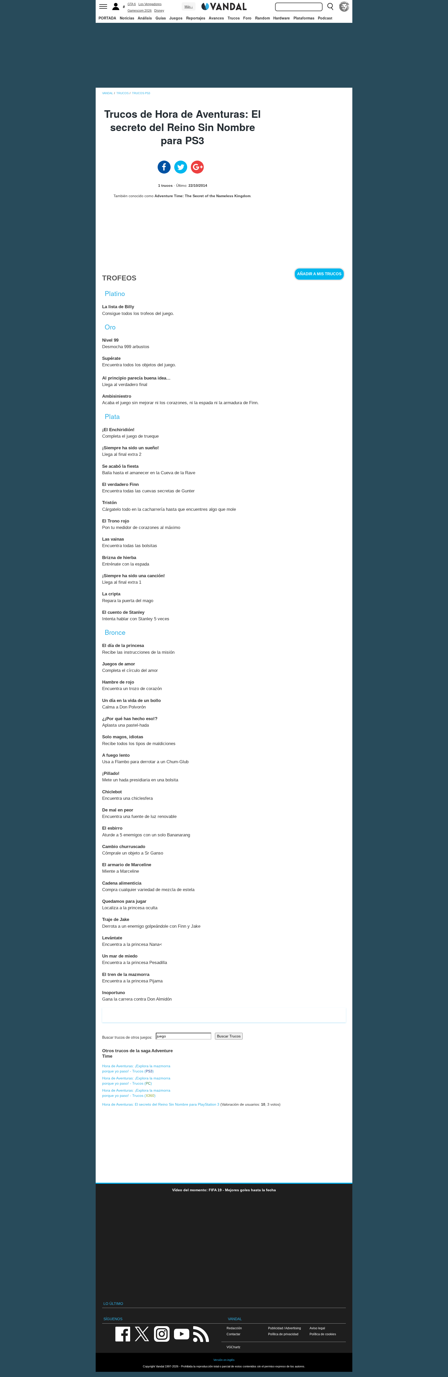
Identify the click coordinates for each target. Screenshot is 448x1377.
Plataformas (303, 17)
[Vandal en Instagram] (161, 1333)
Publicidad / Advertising (284, 1328)
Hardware (281, 17)
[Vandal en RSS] (201, 1333)
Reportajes (195, 17)
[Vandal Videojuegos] (224, 6)
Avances (216, 17)
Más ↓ (189, 7)
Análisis (145, 17)
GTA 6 (132, 4)
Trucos (234, 17)
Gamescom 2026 (140, 10)
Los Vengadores (150, 4)
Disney (159, 10)
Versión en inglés (224, 1359)
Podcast (325, 17)
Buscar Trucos (229, 1036)
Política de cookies (323, 1334)
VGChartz (233, 1347)
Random (262, 17)
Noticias (127, 17)
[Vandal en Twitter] (142, 1333)
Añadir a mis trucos (319, 274)
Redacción (234, 1328)
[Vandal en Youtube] (181, 1333)
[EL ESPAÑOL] (344, 6)
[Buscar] (330, 6)
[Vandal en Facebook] (122, 1333)
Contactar (233, 1334)
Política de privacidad (283, 1334)
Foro (247, 17)
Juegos (176, 17)
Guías (161, 17)
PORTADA (107, 17)
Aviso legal (317, 1328)
